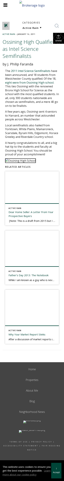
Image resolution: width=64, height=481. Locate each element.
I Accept (56, 470)
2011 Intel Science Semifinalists (30, 71)
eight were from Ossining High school (29, 82)
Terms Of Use (19, 442)
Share (58, 40)
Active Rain (9, 34)
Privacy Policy (41, 442)
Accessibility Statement (20, 446)
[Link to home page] (32, 5)
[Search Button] (56, 26)
